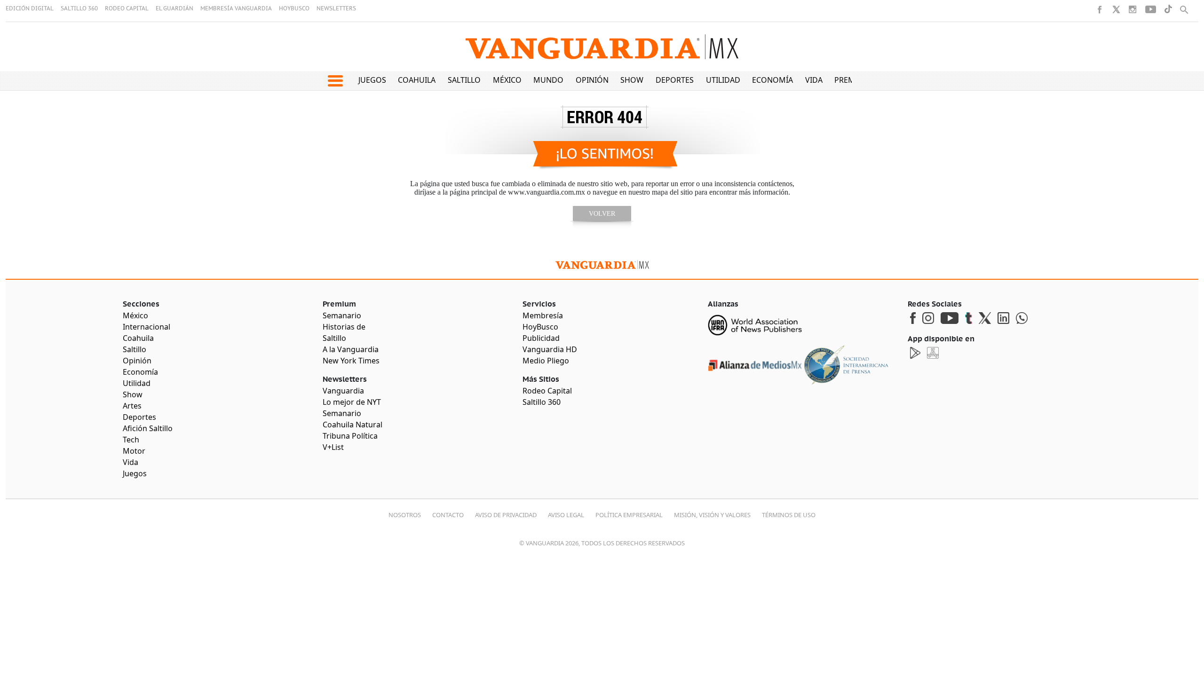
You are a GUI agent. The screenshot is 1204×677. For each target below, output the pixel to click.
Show (631, 80)
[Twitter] (1116, 9)
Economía (772, 80)
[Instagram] (1132, 9)
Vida (814, 80)
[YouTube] (1150, 9)
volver (602, 213)
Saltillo (464, 80)
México (507, 80)
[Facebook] (1099, 9)
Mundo (548, 80)
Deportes (675, 80)
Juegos (372, 80)
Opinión (592, 80)
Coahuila (417, 80)
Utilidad (723, 80)
